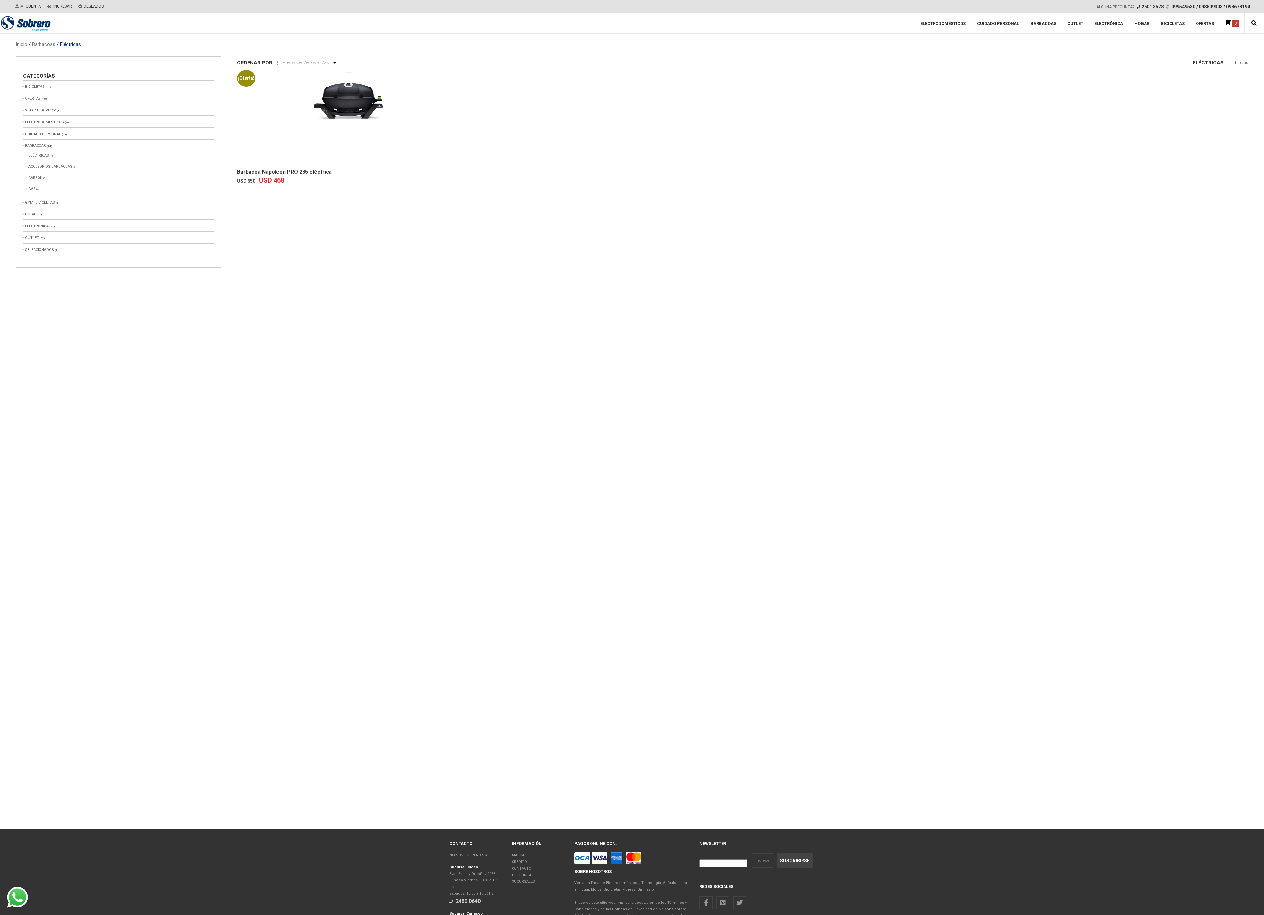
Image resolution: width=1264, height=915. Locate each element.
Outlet (1075, 23)
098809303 (1211, 6)
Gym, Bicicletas (40, 202)
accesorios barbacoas (50, 166)
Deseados (94, 6)
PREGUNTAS (523, 875)
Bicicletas (1173, 23)
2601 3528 (1153, 6)
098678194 (1238, 6)
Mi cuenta (30, 6)
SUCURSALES (523, 881)
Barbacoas (1043, 23)
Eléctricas (38, 155)
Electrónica (1108, 23)
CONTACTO (521, 868)
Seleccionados (39, 250)
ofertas (1205, 23)
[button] (1254, 23)
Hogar (1141, 23)
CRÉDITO (519, 862)
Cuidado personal (998, 23)
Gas (32, 189)
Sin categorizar (40, 110)
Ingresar (62, 6)
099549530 (1183, 6)
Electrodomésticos (943, 23)
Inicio (21, 44)
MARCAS (519, 855)
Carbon (35, 178)
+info (290, 155)
